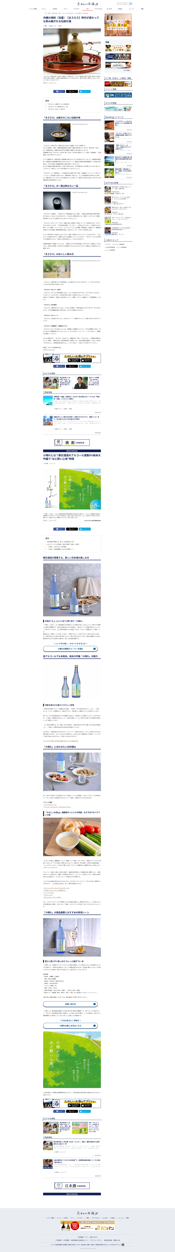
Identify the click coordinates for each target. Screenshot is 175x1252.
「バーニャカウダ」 (49, 892)
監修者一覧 (116, 1240)
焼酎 (87, 8)
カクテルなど (98, 8)
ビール (44, 8)
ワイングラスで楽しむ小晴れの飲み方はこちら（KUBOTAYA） (61, 741)
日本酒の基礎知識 (110, 247)
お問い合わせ (70, 1004)
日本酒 (55, 8)
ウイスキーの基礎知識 (118, 244)
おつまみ (109, 8)
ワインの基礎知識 (122, 247)
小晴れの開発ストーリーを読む (70, 649)
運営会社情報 (108, 1240)
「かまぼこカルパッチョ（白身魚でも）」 (55, 890)
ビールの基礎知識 (110, 250)
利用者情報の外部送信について (80, 1240)
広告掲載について (83, 1237)
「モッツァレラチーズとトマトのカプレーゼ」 (56, 888)
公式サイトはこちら (49, 349)
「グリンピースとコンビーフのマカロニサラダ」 (57, 807)
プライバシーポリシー (96, 1240)
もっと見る (127, 70)
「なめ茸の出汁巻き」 (58, 883)
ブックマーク (86, 91)
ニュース (131, 8)
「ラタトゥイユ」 (48, 895)
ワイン (66, 8)
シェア (60, 91)
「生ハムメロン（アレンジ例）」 (52, 897)
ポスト (73, 91)
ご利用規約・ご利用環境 (62, 1240)
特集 (142, 8)
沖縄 (60, 25)
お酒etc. (120, 8)
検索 (131, 4)
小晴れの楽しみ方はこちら (70, 1026)
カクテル (108, 244)
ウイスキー (76, 8)
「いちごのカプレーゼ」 (50, 804)
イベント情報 (33, 8)
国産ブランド (53, 25)
